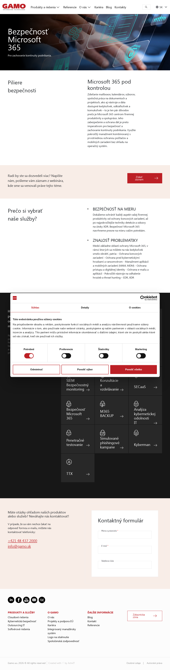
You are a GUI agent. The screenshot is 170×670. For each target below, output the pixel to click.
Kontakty (120, 7)
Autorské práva (154, 663)
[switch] (66, 355)
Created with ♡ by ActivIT (61, 663)
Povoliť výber (85, 369)
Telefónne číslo (107, 560)
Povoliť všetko (133, 369)
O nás (83, 7)
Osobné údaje (134, 663)
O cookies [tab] (135, 307)
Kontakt (91, 621)
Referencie (70, 7)
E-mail (104, 545)
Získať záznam (139, 178)
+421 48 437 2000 (22, 540)
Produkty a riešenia (43, 7)
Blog (109, 7)
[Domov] (14, 7)
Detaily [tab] (85, 307)
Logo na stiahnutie (58, 637)
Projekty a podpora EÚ (60, 621)
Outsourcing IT (16, 625)
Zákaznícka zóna (139, 616)
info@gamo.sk (19, 546)
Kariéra (98, 7)
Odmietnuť (36, 369)
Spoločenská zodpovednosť (63, 641)
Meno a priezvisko (109, 530)
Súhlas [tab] (35, 307)
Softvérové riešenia (19, 629)
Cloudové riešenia (18, 617)
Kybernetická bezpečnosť (22, 621)
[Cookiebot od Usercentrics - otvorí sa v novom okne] (142, 298)
